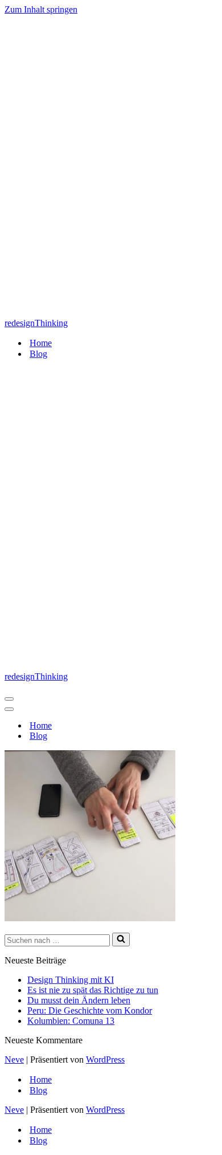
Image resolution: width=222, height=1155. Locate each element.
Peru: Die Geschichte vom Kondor (89, 1010)
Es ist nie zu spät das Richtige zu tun (92, 990)
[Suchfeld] (121, 939)
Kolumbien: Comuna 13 (70, 1021)
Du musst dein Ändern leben (78, 1000)
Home (41, 343)
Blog (38, 354)
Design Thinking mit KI (70, 980)
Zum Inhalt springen (41, 9)
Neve (14, 1059)
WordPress (105, 1059)
